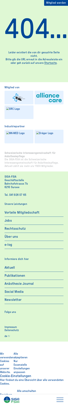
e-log (8, 244)
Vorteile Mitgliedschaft (22, 212)
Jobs (8, 220)
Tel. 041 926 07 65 (15, 194)
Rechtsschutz (15, 228)
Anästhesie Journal (19, 283)
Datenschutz (12, 330)
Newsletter (13, 300)
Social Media (14, 291)
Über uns (11, 236)
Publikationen (15, 275)
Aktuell (10, 267)
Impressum (11, 327)
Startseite (50, 63)
